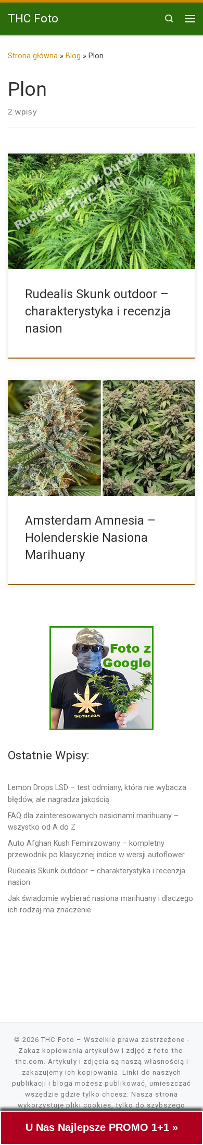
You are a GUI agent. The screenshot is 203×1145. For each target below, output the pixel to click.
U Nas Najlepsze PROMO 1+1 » (102, 1127)
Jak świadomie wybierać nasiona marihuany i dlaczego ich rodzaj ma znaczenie (100, 904)
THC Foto (57, 1040)
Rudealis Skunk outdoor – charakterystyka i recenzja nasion (98, 311)
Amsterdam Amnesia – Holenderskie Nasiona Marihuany (90, 538)
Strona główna (33, 56)
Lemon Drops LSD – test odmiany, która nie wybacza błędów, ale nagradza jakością (97, 793)
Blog (73, 56)
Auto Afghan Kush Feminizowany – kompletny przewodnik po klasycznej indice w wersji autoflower (96, 849)
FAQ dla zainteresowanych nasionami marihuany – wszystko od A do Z (93, 821)
